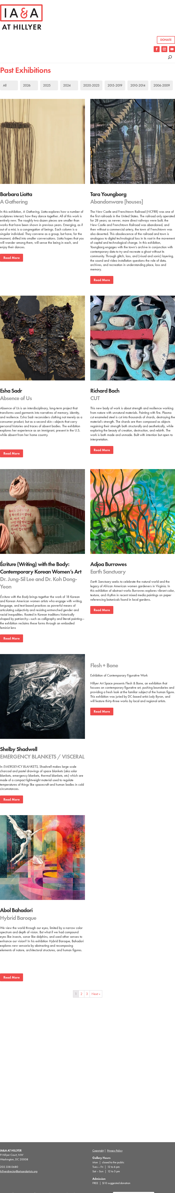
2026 (27, 85)
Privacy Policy (114, 1150)
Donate (166, 40)
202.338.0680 (9, 1167)
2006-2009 (161, 85)
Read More (11, 258)
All (4, 85)
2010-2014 (137, 85)
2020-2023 (91, 85)
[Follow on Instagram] (164, 49)
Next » (96, 994)
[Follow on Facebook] (157, 49)
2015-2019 (115, 85)
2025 (47, 85)
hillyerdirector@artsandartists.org (18, 1171)
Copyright (98, 1150)
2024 (67, 85)
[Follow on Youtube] (172, 49)
